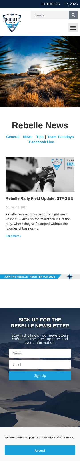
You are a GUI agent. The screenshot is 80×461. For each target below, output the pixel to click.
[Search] (73, 15)
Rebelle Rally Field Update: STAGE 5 (39, 198)
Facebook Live (41, 142)
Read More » (14, 235)
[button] (73, 27)
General (12, 137)
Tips (40, 137)
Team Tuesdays (60, 137)
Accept (40, 450)
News (27, 137)
